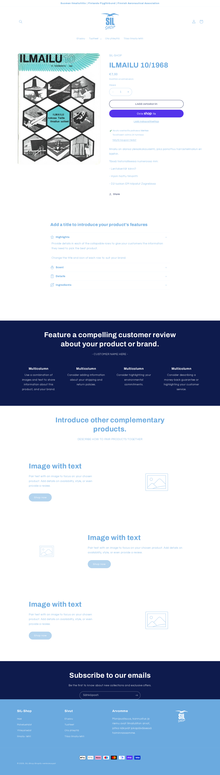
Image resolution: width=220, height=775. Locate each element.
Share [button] (116, 194)
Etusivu (69, 719)
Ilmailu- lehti (24, 736)
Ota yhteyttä (72, 730)
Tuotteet (69, 724)
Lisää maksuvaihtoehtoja (146, 121)
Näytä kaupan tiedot (124, 140)
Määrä (112, 85)
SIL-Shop (29, 763)
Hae (19, 719)
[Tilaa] (136, 695)
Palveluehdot (24, 724)
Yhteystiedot (24, 730)
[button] (20, 21)
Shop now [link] (40, 497)
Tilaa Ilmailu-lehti (74, 736)
